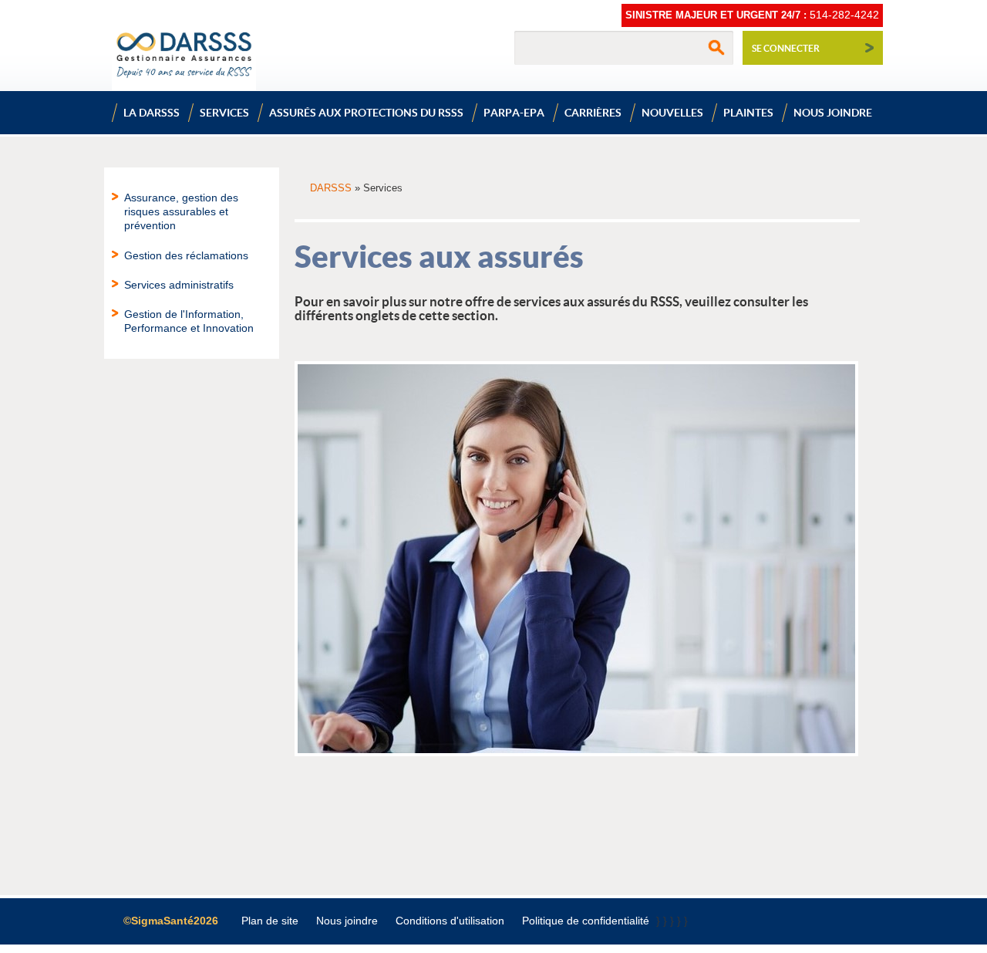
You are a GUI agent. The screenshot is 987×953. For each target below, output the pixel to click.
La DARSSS (151, 112)
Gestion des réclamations (186, 255)
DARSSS (331, 188)
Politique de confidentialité (585, 920)
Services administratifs (179, 285)
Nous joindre (832, 112)
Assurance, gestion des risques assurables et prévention (181, 211)
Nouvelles (672, 112)
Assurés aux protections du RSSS (366, 112)
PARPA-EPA (513, 112)
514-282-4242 (844, 14)
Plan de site (269, 920)
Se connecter (786, 48)
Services (224, 112)
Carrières (593, 112)
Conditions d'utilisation (450, 920)
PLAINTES (748, 112)
